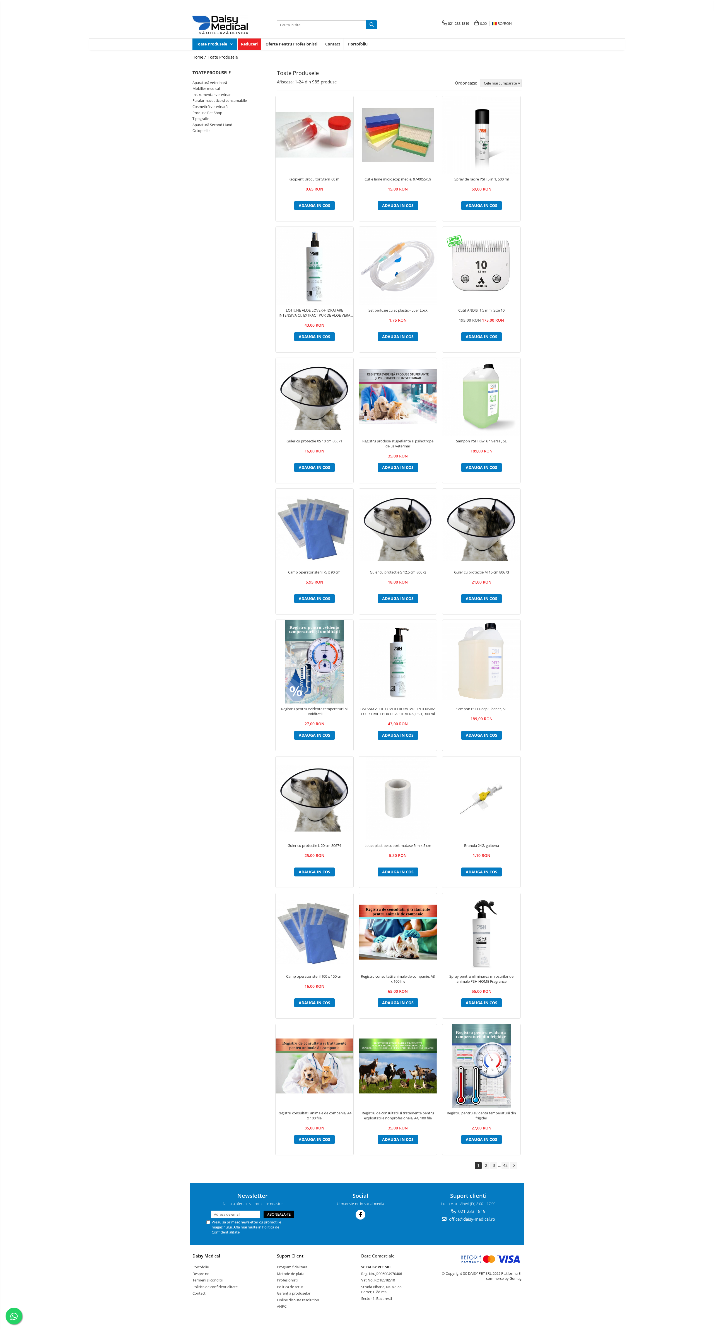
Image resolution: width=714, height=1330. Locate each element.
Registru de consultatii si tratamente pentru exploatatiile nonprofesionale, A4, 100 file (398, 1115)
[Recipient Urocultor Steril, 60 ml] (314, 135)
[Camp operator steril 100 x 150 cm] (314, 932)
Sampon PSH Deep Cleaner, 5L (481, 708)
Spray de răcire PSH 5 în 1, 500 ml (481, 179)
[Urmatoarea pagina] (513, 1165)
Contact (332, 44)
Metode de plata (290, 1273)
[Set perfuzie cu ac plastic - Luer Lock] (398, 266)
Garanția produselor (293, 1293)
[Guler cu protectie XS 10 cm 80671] (314, 396)
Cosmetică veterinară (210, 106)
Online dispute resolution (298, 1299)
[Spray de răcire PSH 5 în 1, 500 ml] (481, 135)
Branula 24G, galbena (481, 845)
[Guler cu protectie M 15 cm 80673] (481, 528)
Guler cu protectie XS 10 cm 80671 (314, 441)
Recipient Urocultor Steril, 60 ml (314, 179)
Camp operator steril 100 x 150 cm (314, 976)
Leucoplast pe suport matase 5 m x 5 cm (398, 845)
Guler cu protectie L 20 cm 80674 (314, 845)
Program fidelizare (292, 1266)
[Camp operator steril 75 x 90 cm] (314, 528)
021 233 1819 (471, 1211)
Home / (199, 57)
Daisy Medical (206, 1256)
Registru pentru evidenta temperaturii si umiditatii (314, 711)
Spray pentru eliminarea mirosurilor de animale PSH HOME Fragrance (481, 979)
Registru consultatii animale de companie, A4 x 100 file (314, 1115)
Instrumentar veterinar (211, 94)
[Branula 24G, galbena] (481, 798)
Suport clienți (291, 1256)
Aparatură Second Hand (212, 124)
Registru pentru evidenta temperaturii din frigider (481, 1115)
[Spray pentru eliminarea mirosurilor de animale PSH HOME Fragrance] (481, 932)
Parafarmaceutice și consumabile (219, 100)
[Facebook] (360, 1215)
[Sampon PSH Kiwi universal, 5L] (481, 397)
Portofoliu (358, 44)
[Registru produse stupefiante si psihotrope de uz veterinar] (398, 396)
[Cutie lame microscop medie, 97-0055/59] (398, 135)
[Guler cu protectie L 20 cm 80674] (314, 798)
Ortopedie (200, 130)
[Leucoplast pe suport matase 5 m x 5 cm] (398, 798)
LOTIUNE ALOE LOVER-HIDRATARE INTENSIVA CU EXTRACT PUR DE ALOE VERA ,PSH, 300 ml (314, 313)
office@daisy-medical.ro (471, 1219)
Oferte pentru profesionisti (291, 44)
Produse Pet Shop (207, 112)
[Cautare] (371, 24)
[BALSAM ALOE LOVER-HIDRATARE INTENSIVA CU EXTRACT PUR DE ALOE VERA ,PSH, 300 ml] (398, 661)
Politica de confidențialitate (215, 1286)
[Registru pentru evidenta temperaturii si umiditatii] (314, 661)
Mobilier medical (206, 88)
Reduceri (249, 44)
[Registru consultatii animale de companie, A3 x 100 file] (398, 932)
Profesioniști (287, 1280)
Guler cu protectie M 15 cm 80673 (481, 572)
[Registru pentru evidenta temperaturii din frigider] (481, 1066)
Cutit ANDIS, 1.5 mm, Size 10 (481, 310)
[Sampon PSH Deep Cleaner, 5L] (481, 661)
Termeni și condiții (207, 1280)
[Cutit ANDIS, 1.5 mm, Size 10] (481, 266)
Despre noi (201, 1273)
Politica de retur (290, 1286)
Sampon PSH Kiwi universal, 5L (481, 441)
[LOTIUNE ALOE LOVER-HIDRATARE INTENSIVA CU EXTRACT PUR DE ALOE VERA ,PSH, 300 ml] (314, 266)
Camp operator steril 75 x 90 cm (314, 572)
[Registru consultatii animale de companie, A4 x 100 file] (314, 1066)
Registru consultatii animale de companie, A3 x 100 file (398, 979)
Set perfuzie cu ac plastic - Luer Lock (398, 310)
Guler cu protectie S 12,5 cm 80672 (398, 572)
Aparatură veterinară (209, 82)
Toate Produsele (212, 44)
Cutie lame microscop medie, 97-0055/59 (398, 179)
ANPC (281, 1306)
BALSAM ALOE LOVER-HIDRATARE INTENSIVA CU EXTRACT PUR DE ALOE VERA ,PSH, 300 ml (397, 711)
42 (505, 1165)
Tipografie (200, 118)
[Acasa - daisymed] (220, 24)
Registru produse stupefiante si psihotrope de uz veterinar (397, 443)
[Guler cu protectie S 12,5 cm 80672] (398, 528)
